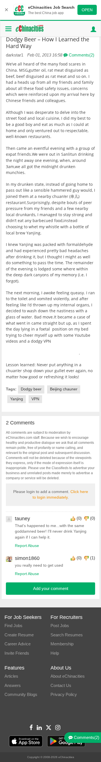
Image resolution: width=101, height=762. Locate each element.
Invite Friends (16, 653)
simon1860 (27, 558)
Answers (12, 685)
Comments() (81, 55)
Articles (11, 676)
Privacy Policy (63, 694)
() (79, 518)
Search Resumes (66, 634)
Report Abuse (27, 546)
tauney (22, 518)
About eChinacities (67, 676)
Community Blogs (20, 694)
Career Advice (17, 643)
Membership (62, 643)
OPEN (87, 10)
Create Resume (19, 634)
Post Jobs (59, 625)
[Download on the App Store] (26, 741)
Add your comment (50, 588)
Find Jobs (13, 625)
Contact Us (60, 685)
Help (54, 653)
